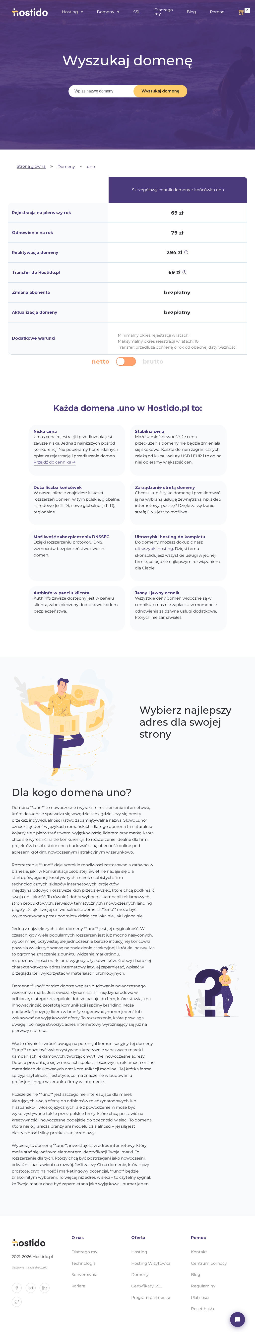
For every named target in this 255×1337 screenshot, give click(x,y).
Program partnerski (150, 1297)
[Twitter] (19, 1304)
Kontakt (199, 1252)
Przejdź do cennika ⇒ (54, 462)
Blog (191, 11)
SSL (136, 11)
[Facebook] (19, 1290)
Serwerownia (84, 1274)
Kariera (78, 1286)
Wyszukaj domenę (160, 91)
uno (91, 167)
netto (100, 362)
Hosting (139, 1252)
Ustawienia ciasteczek (29, 1267)
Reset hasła (202, 1308)
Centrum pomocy (209, 1263)
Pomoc (217, 11)
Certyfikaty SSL (146, 1286)
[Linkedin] (47, 1290)
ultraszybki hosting (154, 548)
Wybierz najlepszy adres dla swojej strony (185, 722)
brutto (153, 362)
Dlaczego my (163, 11)
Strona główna (31, 166)
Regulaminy (203, 1286)
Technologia (83, 1263)
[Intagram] (33, 1290)
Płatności (200, 1297)
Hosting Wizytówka (150, 1263)
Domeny (66, 167)
